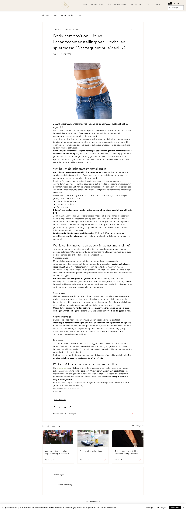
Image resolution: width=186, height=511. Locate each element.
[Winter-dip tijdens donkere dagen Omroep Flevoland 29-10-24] (58, 438)
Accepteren (175, 507)
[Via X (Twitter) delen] (59, 407)
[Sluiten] (183, 507)
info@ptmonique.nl (93, 501)
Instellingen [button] (149, 507)
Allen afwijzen (161, 507)
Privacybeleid (111, 507)
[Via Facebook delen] (54, 407)
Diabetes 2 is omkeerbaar (91, 451)
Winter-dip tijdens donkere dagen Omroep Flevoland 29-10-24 (57, 452)
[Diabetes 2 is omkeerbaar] (93, 438)
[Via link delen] (70, 407)
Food (79, 15)
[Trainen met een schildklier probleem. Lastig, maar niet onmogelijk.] (127, 438)
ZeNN (55, 15)
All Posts (45, 15)
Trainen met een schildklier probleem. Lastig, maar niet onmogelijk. (127, 452)
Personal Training (67, 15)
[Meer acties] (131, 29)
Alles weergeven (138, 426)
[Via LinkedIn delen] (65, 407)
